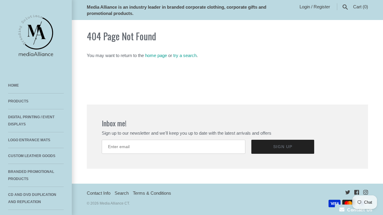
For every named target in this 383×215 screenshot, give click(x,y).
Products (18, 101)
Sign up (282, 146)
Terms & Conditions (152, 193)
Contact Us (358, 209)
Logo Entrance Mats (29, 140)
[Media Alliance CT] (36, 36)
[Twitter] (347, 193)
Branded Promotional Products (31, 175)
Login (305, 6)
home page (156, 55)
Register (322, 6)
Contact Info (98, 193)
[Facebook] (356, 193)
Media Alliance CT (114, 203)
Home (13, 85)
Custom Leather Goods (31, 156)
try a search (185, 55)
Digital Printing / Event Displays (31, 120)
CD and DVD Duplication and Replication (32, 198)
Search (122, 193)
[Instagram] (365, 193)
